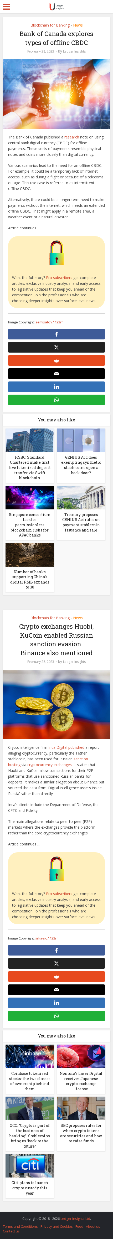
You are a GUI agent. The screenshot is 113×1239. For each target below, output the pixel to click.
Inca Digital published (66, 747)
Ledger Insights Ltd (75, 1218)
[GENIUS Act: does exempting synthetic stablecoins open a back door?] (81, 439)
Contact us (11, 1231)
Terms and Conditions (20, 1226)
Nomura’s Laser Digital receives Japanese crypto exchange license (81, 1081)
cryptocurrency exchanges (49, 764)
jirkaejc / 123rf (46, 938)
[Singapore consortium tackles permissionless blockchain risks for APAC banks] (30, 496)
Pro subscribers (59, 277)
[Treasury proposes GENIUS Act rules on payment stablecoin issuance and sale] (81, 496)
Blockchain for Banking (50, 25)
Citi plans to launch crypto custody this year (30, 1187)
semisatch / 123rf (49, 322)
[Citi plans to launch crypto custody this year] (30, 1165)
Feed (79, 1226)
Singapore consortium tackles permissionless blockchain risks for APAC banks (30, 525)
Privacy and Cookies (56, 1226)
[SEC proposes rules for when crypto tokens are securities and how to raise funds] (81, 1108)
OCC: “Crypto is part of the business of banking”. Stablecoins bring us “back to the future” (29, 1135)
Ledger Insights (74, 51)
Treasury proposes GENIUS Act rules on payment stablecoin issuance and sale (81, 522)
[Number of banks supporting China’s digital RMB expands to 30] (30, 554)
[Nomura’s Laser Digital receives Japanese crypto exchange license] (81, 1056)
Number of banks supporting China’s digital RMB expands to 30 (29, 579)
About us (93, 1226)
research (71, 137)
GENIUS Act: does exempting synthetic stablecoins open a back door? (81, 465)
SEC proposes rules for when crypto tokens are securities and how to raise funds (81, 1133)
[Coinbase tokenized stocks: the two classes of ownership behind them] (30, 1056)
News (78, 25)
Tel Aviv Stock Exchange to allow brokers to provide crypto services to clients (54, 1216)
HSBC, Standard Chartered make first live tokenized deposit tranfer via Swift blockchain (30, 467)
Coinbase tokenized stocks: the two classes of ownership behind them (29, 1081)
